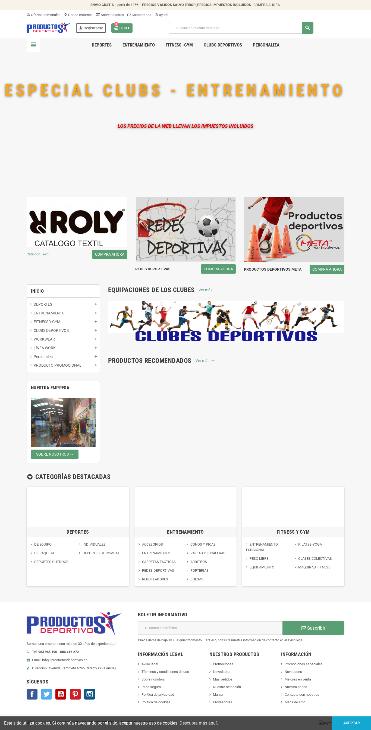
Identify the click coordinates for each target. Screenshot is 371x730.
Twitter (46, 694)
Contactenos (141, 15)
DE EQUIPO (43, 544)
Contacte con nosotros (302, 694)
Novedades (221, 672)
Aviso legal (150, 664)
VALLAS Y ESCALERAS (207, 553)
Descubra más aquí (198, 723)
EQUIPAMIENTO (262, 567)
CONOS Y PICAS (203, 544)
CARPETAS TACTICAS (159, 562)
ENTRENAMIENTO (185, 532)
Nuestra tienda (296, 687)
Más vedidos (222, 679)
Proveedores (222, 702)
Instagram (89, 694)
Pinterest (75, 694)
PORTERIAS (199, 570)
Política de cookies (156, 702)
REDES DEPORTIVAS (158, 570)
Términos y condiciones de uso (165, 672)
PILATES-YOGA (310, 544)
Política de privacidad (158, 694)
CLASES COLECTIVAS (315, 558)
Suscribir (315, 628)
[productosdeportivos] (49, 28)
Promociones (223, 664)
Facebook (32, 694)
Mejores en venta (298, 679)
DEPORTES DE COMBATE (102, 553)
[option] (78, 536)
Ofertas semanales (44, 15)
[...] (113, 644)
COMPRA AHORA (266, 5)
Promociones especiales (304, 664)
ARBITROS (198, 562)
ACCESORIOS (152, 544)
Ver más (208, 290)
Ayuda (161, 15)
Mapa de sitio (295, 702)
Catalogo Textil (75, 254)
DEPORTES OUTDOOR (51, 562)
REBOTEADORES (155, 579)
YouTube (60, 694)
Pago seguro (151, 687)
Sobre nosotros (112, 15)
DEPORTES (78, 532)
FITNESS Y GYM (293, 532)
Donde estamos (78, 15)
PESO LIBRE (259, 558)
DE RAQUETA (44, 553)
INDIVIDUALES (94, 544)
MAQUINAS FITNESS (314, 567)
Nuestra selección (227, 687)
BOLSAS (196, 579)
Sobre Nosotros (54, 454)
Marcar (218, 694)
